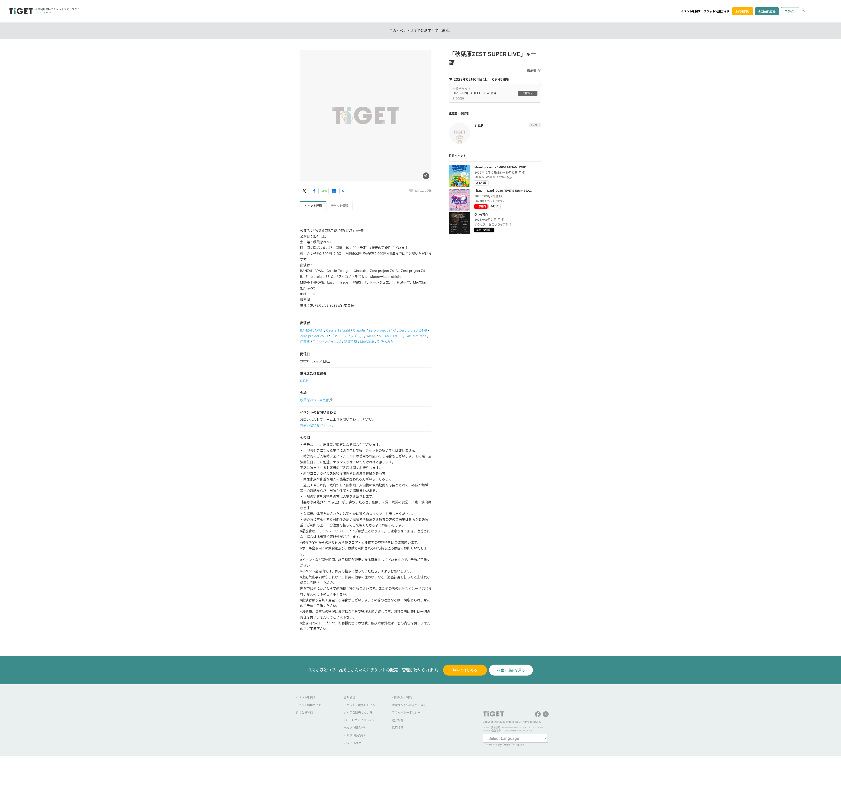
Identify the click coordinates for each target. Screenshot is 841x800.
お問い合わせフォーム (316, 425)
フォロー (534, 125)
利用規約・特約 (402, 697)
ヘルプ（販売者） (355, 735)
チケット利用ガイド (717, 11)
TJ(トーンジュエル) (327, 342)
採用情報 (397, 727)
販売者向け (742, 11)
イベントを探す (691, 11)
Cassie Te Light (338, 330)
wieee (371, 336)
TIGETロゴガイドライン (359, 720)
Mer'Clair (367, 342)
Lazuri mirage (415, 336)
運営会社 (397, 720)
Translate (517, 745)
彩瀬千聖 (350, 342)
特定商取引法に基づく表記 (409, 705)
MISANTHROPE (391, 336)
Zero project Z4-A (382, 330)
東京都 (532, 70)
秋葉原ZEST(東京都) (315, 400)
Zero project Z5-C (314, 336)
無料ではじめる (465, 670)
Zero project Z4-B (413, 330)
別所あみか (385, 342)
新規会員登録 (767, 11)
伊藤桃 (305, 342)
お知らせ (349, 697)
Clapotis (359, 330)
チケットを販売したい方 (359, 705)
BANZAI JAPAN (311, 330)
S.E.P (304, 381)
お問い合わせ (352, 743)
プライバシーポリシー (406, 712)
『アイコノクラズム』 (347, 336)
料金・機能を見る (511, 670)
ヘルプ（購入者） (355, 727)
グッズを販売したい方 (358, 712)
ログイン (790, 11)
